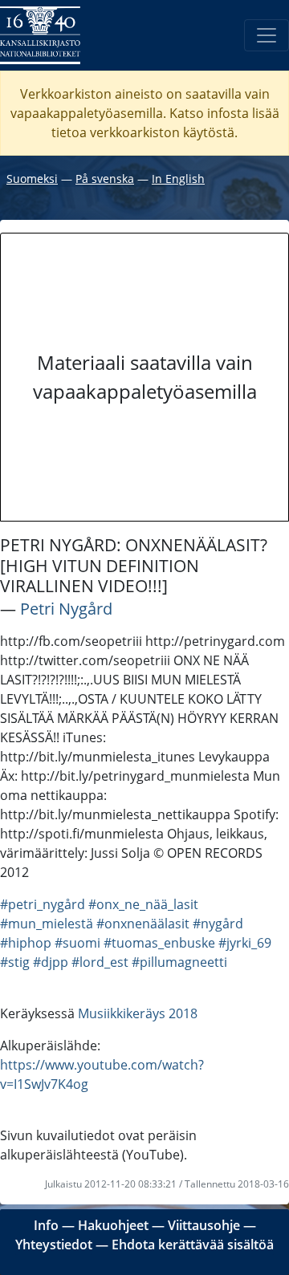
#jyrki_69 (244, 943)
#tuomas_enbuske (159, 943)
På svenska (104, 178)
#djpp (50, 962)
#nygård (218, 923)
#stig (15, 962)
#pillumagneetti (179, 962)
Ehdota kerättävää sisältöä (193, 1244)
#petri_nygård (42, 904)
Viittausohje (204, 1225)
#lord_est (99, 962)
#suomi (77, 943)
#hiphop (25, 943)
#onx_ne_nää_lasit (143, 904)
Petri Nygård (66, 608)
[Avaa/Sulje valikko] (266, 35)
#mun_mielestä (46, 923)
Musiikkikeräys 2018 (137, 1013)
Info (46, 1225)
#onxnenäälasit (142, 923)
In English (178, 178)
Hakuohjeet (113, 1225)
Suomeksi (32, 178)
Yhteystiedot (53, 1244)
